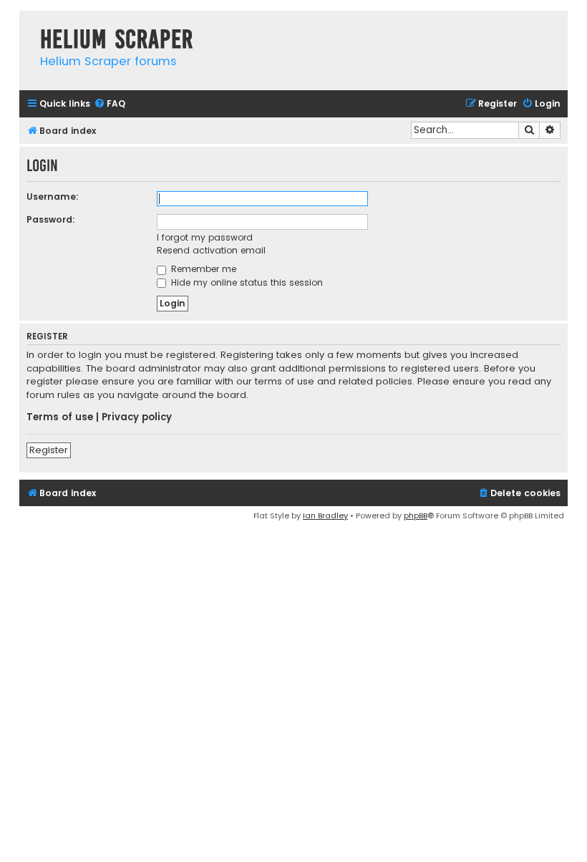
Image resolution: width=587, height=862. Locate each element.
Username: (52, 196)
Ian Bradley (325, 515)
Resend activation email (211, 250)
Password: (50, 219)
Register (48, 450)
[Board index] (26, 24)
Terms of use (59, 417)
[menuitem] (109, 104)
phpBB (415, 515)
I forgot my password (205, 237)
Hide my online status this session (245, 282)
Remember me (202, 269)
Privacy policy (137, 417)
